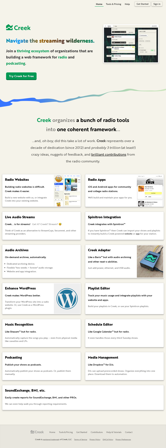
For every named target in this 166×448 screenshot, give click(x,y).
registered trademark (51, 439)
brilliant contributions (108, 154)
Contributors (97, 432)
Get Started (142, 3)
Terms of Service (80, 439)
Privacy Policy (95, 439)
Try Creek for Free (21, 76)
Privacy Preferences (123, 439)
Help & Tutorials (113, 432)
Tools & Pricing (113, 4)
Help (127, 4)
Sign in (156, 3)
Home (99, 4)
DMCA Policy (108, 439)
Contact (128, 432)
